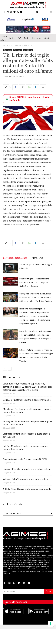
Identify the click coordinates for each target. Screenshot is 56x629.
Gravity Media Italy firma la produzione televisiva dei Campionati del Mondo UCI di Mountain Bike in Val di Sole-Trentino (36, 299)
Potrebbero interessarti (15, 260)
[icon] (15, 616)
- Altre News (36, 260)
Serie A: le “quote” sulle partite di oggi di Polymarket (27, 402)
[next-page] (9, 371)
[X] (18, 12)
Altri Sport (28, 47)
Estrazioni (36, 40)
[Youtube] (21, 12)
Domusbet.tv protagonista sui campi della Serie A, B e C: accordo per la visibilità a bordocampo (34, 284)
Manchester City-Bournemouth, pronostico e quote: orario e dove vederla (27, 413)
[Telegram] (14, 12)
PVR (19, 40)
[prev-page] (5, 371)
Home (5, 47)
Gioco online (3, 40)
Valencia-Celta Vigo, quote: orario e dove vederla (25, 481)
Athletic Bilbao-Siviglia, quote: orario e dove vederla (27, 491)
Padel (26, 40)
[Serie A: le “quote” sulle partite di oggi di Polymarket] (10, 270)
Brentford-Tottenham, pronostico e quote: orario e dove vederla (26, 437)
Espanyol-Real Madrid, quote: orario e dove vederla (26, 471)
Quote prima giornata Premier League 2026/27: (25, 461)
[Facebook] (4, 12)
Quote (47, 40)
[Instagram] (7, 12)
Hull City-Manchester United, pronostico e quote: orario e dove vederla (25, 450)
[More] (43, 89)
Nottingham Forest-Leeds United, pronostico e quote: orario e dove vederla (28, 425)
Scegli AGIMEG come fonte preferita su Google (29, 101)
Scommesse (16, 47)
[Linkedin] (11, 12)
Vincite (12, 40)
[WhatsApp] (29, 89)
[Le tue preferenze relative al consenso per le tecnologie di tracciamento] (51, 624)
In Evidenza (28, 52)
